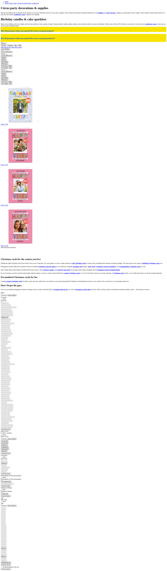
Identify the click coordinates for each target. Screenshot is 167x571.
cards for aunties (48, 270)
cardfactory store (19, 14)
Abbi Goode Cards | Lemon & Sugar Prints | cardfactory (22, 3)
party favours (111, 13)
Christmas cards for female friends (108, 270)
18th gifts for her (6, 47)
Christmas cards (118, 273)
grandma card (77, 266)
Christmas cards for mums (47, 266)
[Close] (1, 437)
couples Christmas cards (72, 273)
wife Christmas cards (79, 263)
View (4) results (6, 429)
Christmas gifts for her (60, 289)
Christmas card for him (82, 289)
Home (6, 1)
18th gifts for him (16, 47)
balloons (101, 13)
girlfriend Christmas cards (151, 263)
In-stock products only (11, 567)
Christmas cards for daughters (106, 266)
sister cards (91, 266)
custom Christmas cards (14, 281)
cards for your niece (63, 270)
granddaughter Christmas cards (130, 266)
